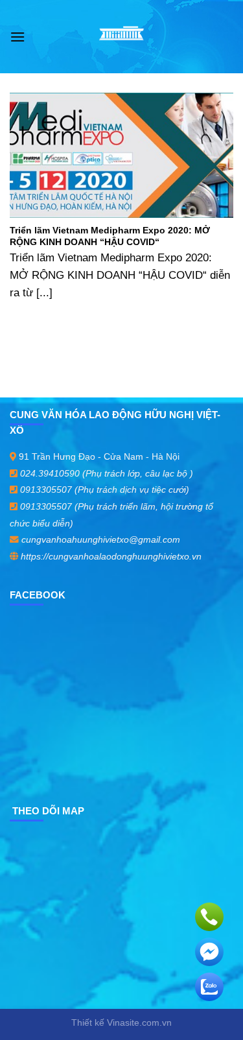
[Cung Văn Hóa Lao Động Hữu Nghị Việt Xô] (121, 37)
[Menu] (17, 37)
